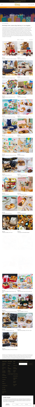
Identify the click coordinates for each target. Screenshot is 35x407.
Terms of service (14, 382)
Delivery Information (15, 368)
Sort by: (18, 39)
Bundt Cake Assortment (22, 213)
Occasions (4, 379)
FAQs (14, 363)
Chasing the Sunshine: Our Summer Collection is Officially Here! (17, 7)
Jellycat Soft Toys (4, 392)
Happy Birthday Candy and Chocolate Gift (25, 291)
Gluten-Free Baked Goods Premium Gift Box (9, 292)
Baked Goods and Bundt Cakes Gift (24, 136)
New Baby (4, 389)
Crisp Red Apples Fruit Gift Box (7, 272)
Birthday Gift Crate (5, 194)
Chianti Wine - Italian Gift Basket (23, 252)
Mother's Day (4, 377)
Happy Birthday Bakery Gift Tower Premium (9, 349)
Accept (17, 404)
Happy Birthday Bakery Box (22, 175)
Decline (26, 404)
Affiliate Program (9, 371)
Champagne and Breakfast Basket (23, 232)
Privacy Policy (12, 401)
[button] (2, 5)
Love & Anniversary (4, 375)
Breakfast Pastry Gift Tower (7, 213)
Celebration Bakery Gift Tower (7, 232)
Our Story (9, 363)
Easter (3, 381)
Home (3, 23)
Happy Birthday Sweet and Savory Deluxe (9, 311)
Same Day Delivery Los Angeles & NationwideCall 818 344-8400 (17, 1)
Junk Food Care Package (22, 97)
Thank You (4, 383)
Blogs (9, 365)
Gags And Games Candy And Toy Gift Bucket (8, 97)
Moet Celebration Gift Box (22, 194)
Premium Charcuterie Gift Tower (7, 136)
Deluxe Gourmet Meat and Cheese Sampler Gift (25, 273)
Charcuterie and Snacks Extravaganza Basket (8, 253)
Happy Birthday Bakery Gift (7, 175)
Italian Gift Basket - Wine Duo (23, 311)
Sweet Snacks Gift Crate (22, 58)
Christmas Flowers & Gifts (3, 364)
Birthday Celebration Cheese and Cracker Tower (9, 155)
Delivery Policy (14, 371)
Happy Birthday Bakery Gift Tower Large (24, 330)
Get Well (3, 387)
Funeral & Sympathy (4, 372)
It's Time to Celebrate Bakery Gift (8, 330)
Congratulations (4, 385)
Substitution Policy (15, 379)
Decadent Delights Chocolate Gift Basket (9, 58)
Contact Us (15, 365)
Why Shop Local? (15, 385)
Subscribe (30, 363)
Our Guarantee (9, 368)
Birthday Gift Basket (21, 155)
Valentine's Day (4, 368)
